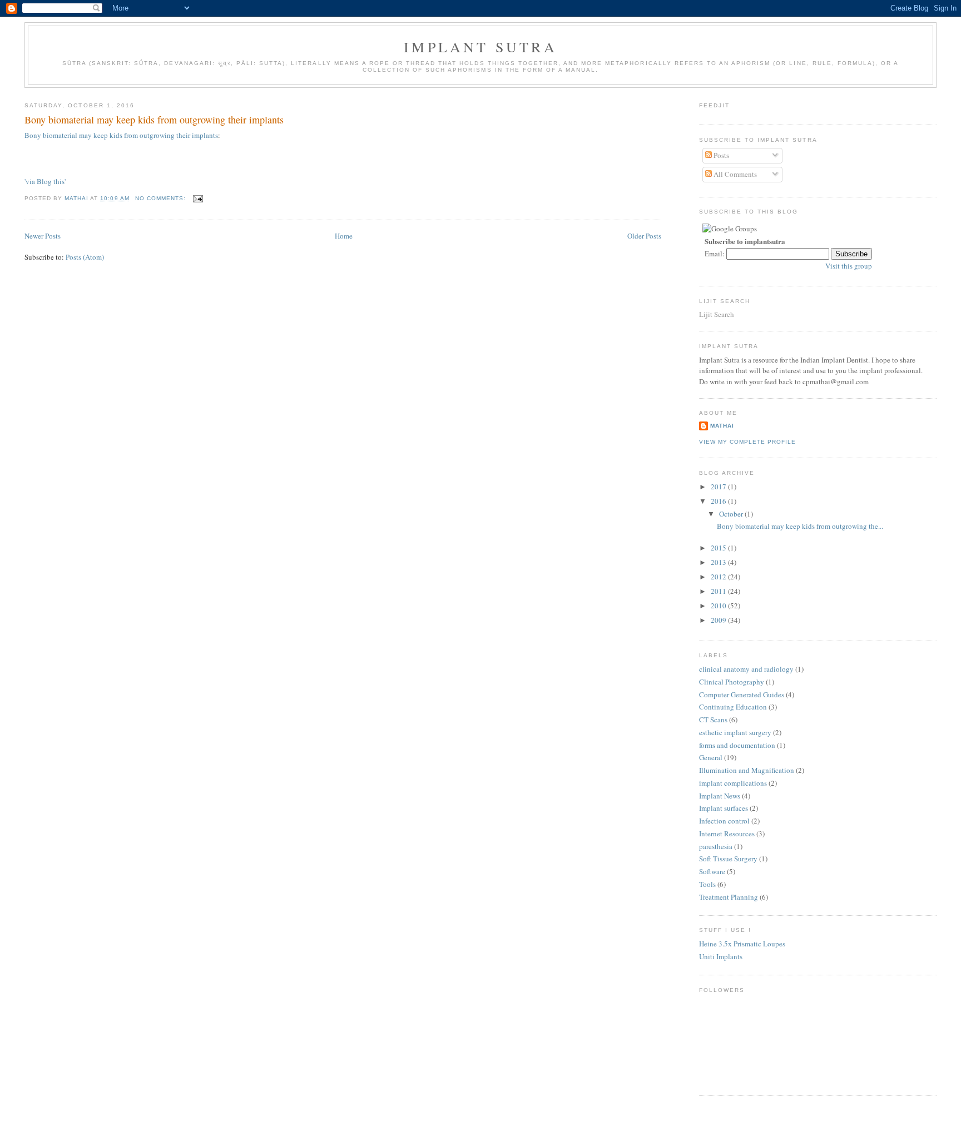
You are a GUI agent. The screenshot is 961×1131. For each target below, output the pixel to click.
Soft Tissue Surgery (728, 859)
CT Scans (713, 720)
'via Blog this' (45, 181)
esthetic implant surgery (735, 732)
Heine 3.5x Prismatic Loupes (742, 944)
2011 (719, 591)
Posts (720, 155)
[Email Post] (197, 198)
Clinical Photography (731, 682)
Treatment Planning (728, 897)
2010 (719, 606)
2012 (719, 577)
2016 (719, 501)
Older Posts (644, 236)
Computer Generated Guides (741, 694)
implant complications (733, 783)
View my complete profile (747, 442)
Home (344, 236)
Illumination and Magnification (746, 770)
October (732, 514)
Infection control (724, 821)
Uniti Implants (720, 956)
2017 (719, 487)
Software (712, 871)
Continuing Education (733, 707)
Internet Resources (727, 834)
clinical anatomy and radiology (746, 669)
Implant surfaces (723, 808)
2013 (719, 562)
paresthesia (715, 846)
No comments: (161, 198)
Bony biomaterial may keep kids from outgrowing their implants (154, 119)
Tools (707, 884)
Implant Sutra (480, 46)
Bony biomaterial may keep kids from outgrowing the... (800, 526)
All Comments (734, 174)
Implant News (719, 796)
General (710, 757)
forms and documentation (737, 745)
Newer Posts (42, 236)
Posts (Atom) (85, 257)
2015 (719, 548)
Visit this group (848, 266)
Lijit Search (716, 314)
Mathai (722, 426)
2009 (719, 620)
